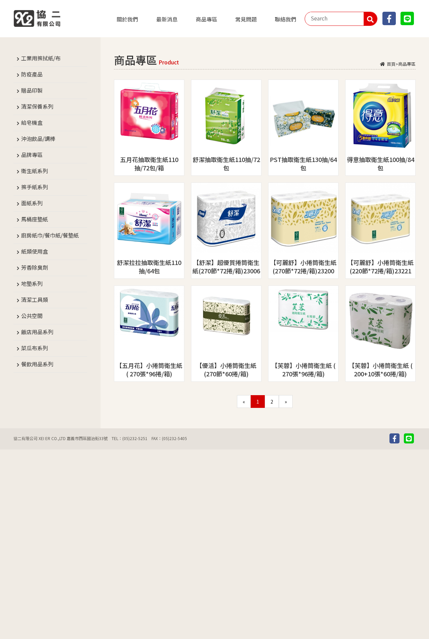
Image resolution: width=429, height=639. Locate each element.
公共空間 (32, 316)
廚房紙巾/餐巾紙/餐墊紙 (50, 235)
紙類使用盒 (34, 251)
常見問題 (246, 19)
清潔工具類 (34, 300)
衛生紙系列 (34, 171)
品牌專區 (32, 155)
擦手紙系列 (34, 187)
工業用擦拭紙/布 (41, 58)
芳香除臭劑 (34, 267)
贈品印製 (32, 90)
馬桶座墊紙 (34, 219)
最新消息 (167, 19)
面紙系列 (32, 203)
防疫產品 (32, 74)
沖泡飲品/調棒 (38, 139)
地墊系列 (32, 283)
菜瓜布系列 (34, 348)
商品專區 (206, 19)
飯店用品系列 (37, 332)
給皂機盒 (32, 122)
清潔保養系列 (37, 106)
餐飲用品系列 (37, 364)
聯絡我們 (285, 19)
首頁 (391, 64)
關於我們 (127, 19)
